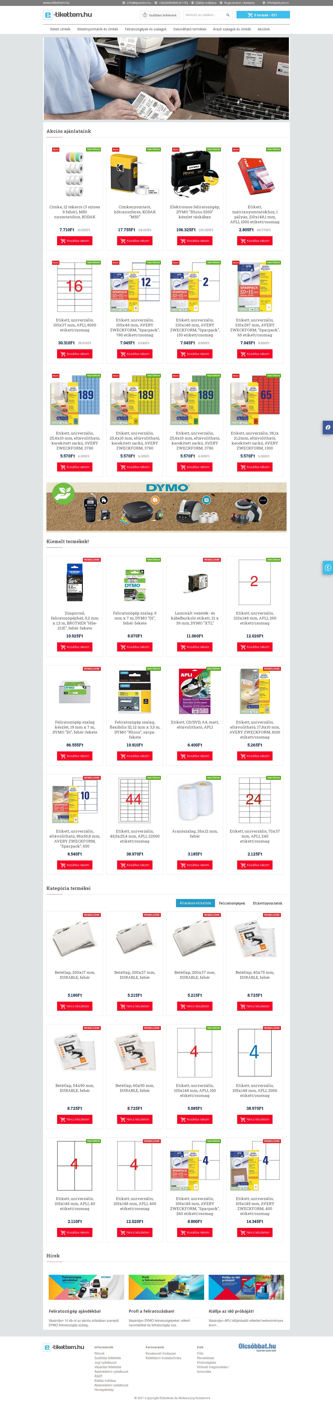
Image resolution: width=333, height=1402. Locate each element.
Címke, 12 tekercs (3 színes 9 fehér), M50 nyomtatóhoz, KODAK (74, 211)
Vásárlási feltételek (107, 1367)
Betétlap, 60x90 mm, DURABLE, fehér (135, 1088)
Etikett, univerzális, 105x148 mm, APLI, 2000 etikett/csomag (254, 1090)
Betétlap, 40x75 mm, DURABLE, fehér (255, 975)
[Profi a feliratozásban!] (166, 1287)
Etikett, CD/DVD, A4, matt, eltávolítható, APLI (195, 725)
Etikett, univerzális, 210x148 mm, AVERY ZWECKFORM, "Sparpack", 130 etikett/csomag (195, 328)
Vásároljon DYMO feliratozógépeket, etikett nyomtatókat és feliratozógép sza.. (159, 1322)
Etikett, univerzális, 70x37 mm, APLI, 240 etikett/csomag (255, 836)
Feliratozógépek (232, 903)
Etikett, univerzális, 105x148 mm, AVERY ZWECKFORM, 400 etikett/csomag (255, 1206)
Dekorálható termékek (189, 29)
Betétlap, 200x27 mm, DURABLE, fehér (134, 975)
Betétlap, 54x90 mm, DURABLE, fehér (75, 1088)
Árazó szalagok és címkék (232, 29)
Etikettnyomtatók (267, 903)
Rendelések (205, 1358)
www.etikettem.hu (56, 2)
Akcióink (264, 29)
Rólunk (99, 1353)
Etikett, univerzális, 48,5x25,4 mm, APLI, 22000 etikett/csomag (135, 836)
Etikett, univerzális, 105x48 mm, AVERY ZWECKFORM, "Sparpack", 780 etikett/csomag (135, 328)
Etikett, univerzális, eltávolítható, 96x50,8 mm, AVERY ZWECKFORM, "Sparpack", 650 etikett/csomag (74, 841)
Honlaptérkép (104, 1389)
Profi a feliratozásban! (151, 1311)
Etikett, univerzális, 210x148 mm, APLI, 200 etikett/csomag (255, 618)
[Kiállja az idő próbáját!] (246, 1287)
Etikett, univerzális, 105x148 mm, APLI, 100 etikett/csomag (195, 1090)
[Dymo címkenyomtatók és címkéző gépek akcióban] (166, 507)
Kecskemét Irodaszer (161, 1353)
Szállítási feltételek (163, 15)
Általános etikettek (195, 903)
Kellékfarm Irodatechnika (163, 1358)
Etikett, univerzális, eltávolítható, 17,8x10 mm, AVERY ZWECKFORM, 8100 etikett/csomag (254, 730)
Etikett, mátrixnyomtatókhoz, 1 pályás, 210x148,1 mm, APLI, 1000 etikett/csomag (255, 214)
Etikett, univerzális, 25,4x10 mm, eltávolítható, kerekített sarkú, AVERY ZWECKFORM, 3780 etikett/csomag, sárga (135, 443)
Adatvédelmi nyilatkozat (111, 1371)
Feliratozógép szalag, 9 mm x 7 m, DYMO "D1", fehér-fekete (135, 618)
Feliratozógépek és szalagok (145, 29)
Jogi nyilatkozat (105, 1362)
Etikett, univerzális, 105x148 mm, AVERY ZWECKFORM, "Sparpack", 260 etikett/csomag (195, 1206)
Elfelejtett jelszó (278, 2)
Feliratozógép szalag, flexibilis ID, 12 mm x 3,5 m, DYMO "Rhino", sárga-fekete (135, 730)
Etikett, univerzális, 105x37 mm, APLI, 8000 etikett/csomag (74, 325)
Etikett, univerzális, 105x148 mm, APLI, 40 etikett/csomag (75, 1203)
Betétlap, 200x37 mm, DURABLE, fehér (194, 975)
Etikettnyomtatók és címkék (97, 29)
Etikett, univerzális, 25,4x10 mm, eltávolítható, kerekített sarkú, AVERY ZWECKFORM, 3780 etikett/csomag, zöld (195, 443)
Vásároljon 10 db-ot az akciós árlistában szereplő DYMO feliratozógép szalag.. (84, 1322)
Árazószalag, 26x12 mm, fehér (195, 834)
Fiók (200, 1353)
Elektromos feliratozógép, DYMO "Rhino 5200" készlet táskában (195, 211)
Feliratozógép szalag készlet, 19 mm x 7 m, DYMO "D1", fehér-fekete (75, 727)
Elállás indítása (206, 2)
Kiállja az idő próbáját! (231, 1311)
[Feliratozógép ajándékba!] (86, 1287)
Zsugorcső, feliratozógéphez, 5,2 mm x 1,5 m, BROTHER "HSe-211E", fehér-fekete (75, 621)
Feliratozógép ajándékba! (75, 1311)
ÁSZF (98, 1376)
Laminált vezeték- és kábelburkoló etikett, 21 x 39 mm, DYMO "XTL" (195, 618)
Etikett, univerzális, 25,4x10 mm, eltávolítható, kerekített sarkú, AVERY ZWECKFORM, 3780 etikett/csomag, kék (75, 443)
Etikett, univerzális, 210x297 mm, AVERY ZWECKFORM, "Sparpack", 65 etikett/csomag (255, 328)
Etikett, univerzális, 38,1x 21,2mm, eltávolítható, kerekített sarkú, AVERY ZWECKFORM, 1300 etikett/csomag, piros (255, 443)
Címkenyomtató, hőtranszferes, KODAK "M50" (135, 211)
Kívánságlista (206, 1362)
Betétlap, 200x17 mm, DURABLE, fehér (75, 975)
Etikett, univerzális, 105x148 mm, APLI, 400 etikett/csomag (134, 1203)
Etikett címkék (60, 29)
